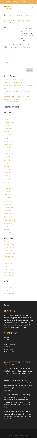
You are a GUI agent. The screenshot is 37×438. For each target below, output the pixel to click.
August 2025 (8, 129)
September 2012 (9, 220)
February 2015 (9, 176)
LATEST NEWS (8, 349)
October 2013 (8, 185)
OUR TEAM (7, 347)
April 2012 (7, 233)
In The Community (10, 254)
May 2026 (7, 119)
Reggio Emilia (8, 269)
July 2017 (7, 157)
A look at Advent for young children (17, 20)
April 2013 (7, 198)
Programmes (8, 263)
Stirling (6, 340)
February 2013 (9, 204)
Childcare (7, 241)
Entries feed (8, 287)
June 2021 (7, 151)
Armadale (7, 337)
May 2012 (7, 229)
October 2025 (8, 125)
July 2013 (7, 191)
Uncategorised (9, 272)
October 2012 (8, 217)
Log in (6, 284)
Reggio (6, 266)
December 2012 (9, 210)
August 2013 (8, 188)
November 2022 (9, 144)
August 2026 (8, 116)
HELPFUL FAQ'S (9, 352)
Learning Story (9, 257)
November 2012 (9, 214)
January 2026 (8, 122)
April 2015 (7, 169)
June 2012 (7, 226)
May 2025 (7, 132)
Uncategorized (9, 276)
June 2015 (7, 163)
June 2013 (7, 195)
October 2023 (8, 141)
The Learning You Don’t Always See (16, 79)
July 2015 (7, 160)
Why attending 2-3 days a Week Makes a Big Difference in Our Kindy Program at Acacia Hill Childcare (17, 99)
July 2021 (7, 147)
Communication (9, 247)
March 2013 (8, 201)
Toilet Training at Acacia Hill (13, 82)
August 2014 (8, 179)
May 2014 (7, 182)
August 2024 (8, 135)
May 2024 (7, 138)
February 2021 (9, 154)
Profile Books (8, 260)
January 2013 (8, 207)
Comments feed (9, 290)
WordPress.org (9, 293)
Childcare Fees (9, 244)
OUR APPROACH (9, 344)
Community (8, 250)
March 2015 (8, 173)
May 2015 (7, 166)
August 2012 (8, 223)
